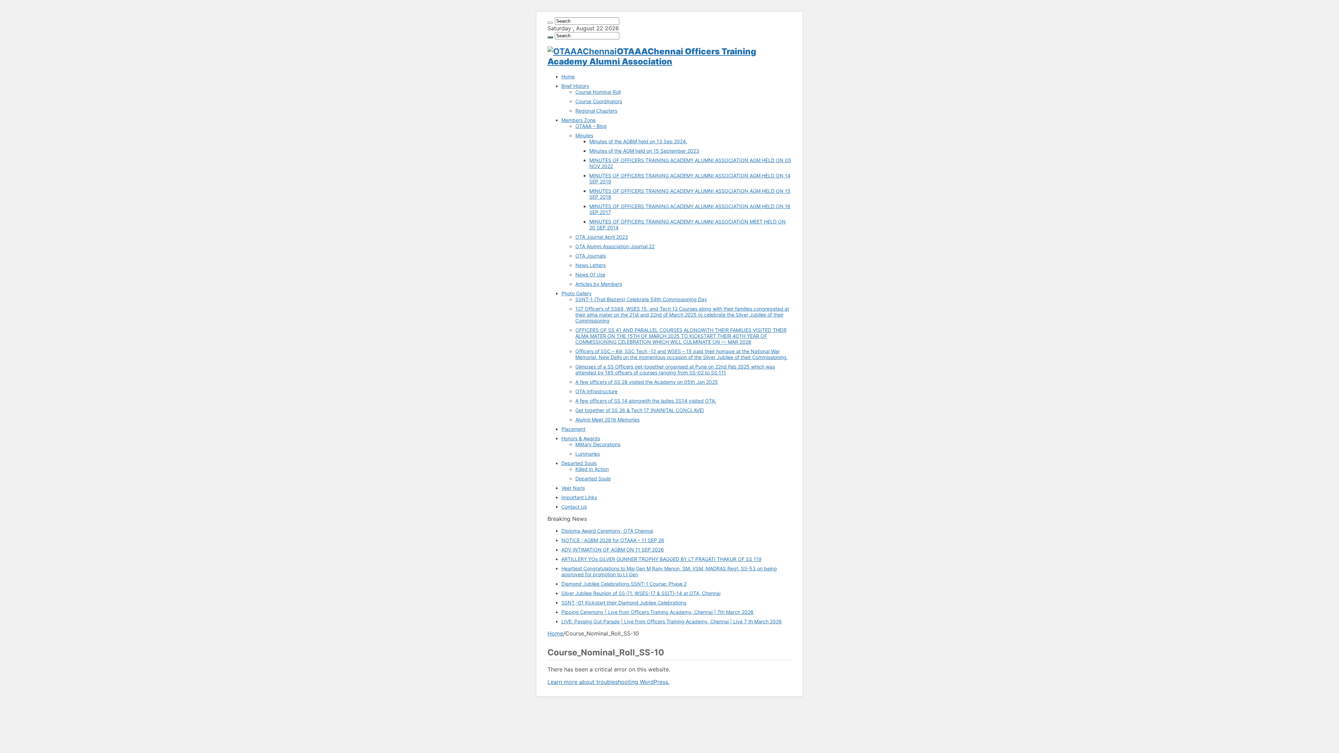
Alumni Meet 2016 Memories (607, 420)
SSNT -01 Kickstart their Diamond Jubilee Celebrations (623, 603)
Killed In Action (592, 469)
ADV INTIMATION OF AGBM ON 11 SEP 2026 (612, 550)
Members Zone (578, 120)
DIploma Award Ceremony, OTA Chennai (607, 531)
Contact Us (574, 507)
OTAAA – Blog (591, 126)
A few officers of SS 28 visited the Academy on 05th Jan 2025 (646, 382)
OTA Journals (590, 256)
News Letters (590, 265)
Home (568, 76)
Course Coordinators (598, 101)
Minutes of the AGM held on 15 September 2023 (644, 151)
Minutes (584, 135)
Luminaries (587, 454)
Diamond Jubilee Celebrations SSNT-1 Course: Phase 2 (624, 584)
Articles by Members (598, 284)
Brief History (575, 86)
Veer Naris (573, 488)
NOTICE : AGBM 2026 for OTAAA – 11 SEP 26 (612, 540)
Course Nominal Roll (598, 92)
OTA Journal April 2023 (601, 237)
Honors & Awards (580, 438)
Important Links (579, 497)
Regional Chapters (596, 111)
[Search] (550, 23)
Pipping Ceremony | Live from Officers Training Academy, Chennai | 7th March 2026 (657, 612)
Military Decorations (597, 444)
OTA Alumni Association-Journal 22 (615, 246)
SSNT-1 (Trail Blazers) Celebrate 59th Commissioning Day (641, 299)
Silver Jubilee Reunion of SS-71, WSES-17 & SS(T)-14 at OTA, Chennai (640, 593)
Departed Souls (579, 463)
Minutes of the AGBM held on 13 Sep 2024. (638, 141)
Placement (573, 429)
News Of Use (590, 274)
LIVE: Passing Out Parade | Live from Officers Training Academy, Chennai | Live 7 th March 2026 (671, 621)
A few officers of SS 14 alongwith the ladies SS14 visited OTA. (645, 401)
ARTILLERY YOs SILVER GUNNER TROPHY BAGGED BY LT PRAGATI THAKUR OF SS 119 (661, 559)
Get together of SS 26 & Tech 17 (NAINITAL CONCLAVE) (639, 410)
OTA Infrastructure (596, 391)
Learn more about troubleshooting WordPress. (608, 681)
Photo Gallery (576, 293)
